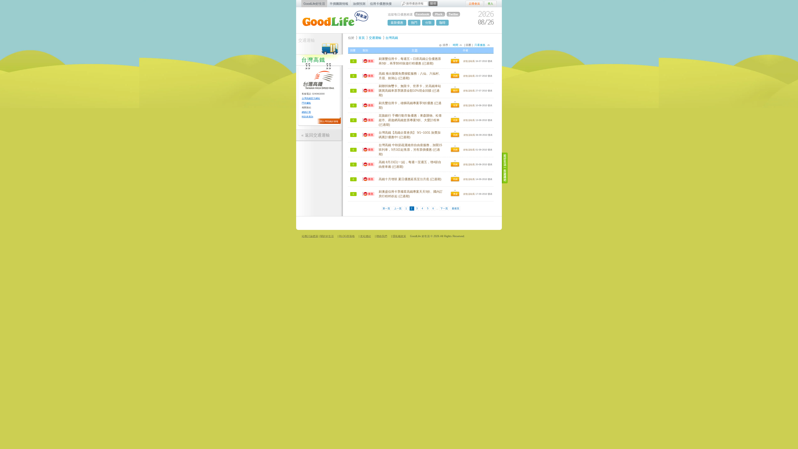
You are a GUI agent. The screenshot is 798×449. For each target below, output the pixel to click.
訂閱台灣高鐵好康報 (328, 121)
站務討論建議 (310, 236)
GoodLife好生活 (314, 3)
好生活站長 (469, 61)
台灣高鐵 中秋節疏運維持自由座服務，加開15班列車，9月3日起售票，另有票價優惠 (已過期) (410, 149)
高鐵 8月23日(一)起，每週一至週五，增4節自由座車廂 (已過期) (410, 164)
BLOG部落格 (347, 236)
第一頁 (386, 208)
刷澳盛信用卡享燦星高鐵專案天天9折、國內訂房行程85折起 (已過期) (411, 194)
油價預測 (359, 3)
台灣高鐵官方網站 (311, 98)
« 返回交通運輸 (315, 135)
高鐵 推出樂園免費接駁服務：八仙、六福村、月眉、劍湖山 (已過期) (410, 76)
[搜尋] (433, 3)
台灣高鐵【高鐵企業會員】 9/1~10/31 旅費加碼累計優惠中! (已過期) (410, 135)
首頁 (361, 37)
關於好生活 (327, 236)
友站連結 (365, 236)
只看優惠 (479, 45)
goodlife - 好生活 (339, 20)
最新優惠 (397, 22)
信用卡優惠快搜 (381, 3)
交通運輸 (306, 40)
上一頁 (397, 208)
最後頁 (455, 208)
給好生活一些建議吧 (505, 168)
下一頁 (444, 208)
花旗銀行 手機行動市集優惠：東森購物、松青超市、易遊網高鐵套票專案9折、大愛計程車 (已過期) (410, 120)
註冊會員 (474, 3)
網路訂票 (306, 112)
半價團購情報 (339, 3)
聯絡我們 (381, 236)
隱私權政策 (399, 236)
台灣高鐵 (391, 37)
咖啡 (442, 22)
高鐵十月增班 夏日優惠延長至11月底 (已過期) (410, 179)
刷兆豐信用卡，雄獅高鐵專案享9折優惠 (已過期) (410, 105)
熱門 (414, 22)
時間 (455, 45)
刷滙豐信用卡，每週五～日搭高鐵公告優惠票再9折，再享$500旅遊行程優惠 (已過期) (410, 61)
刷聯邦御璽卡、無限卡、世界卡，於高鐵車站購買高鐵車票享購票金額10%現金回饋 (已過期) (410, 90)
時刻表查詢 (307, 116)
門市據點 (306, 103)
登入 (490, 3)
